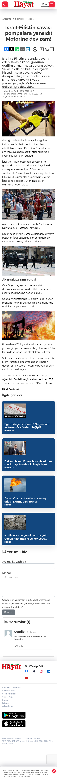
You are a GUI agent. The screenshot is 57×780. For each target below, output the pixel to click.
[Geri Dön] (5, 4)
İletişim (5, 703)
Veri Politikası (8, 697)
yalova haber (7, 706)
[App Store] (28, 723)
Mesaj (6, 573)
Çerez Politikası (8, 694)
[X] (34, 671)
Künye (5, 700)
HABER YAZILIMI (30, 739)
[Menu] (52, 4)
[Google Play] (28, 715)
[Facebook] (26, 671)
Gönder (8, 612)
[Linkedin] (49, 671)
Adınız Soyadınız (14, 561)
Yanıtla (19, 646)
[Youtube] (26, 678)
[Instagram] (41, 671)
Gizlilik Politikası (9, 691)
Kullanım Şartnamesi (11, 688)
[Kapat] (54, 771)
